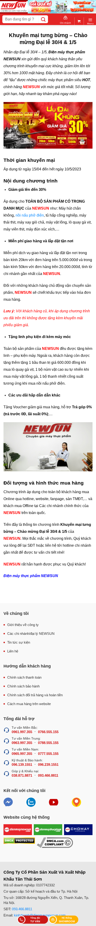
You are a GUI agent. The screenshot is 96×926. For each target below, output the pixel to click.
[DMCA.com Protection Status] (19, 842)
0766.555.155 (48, 732)
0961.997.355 (22, 732)
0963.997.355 (22, 743)
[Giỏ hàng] (79, 20)
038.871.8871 (22, 775)
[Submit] (43, 19)
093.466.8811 (48, 775)
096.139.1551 (22, 764)
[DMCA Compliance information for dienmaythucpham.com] (55, 842)
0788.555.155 (48, 743)
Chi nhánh (65, 23)
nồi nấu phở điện (30, 215)
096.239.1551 (48, 764)
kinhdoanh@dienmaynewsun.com (40, 915)
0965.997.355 (22, 754)
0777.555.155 (48, 754)
